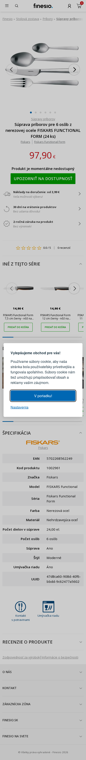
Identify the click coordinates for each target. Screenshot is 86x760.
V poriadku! (43, 395)
